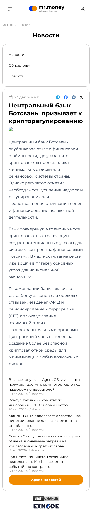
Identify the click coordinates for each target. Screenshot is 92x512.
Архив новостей (46, 480)
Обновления (20, 65)
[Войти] (82, 9)
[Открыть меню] (10, 9)
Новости (16, 55)
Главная (7, 24)
